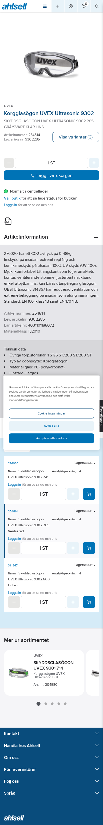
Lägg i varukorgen (54, 175)
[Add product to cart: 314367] (89, 602)
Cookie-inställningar (51, 413)
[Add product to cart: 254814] (89, 548)
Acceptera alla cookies (51, 438)
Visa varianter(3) (76, 137)
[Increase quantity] (94, 163)
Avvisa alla (51, 425)
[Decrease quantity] (9, 163)
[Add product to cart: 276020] (89, 494)
